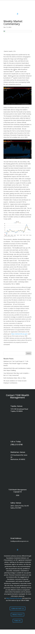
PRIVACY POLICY (17, 614)
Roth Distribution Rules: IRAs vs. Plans (15, 378)
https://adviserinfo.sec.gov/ (19, 334)
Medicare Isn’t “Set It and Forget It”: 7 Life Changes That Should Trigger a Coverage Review (16, 363)
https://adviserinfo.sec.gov (14, 598)
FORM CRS (17, 621)
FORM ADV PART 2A (17, 608)
